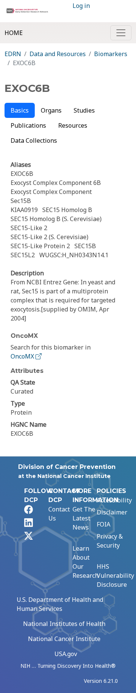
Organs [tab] (51, 110)
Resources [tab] (72, 125)
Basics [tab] (20, 110)
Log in (81, 6)
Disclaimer (112, 512)
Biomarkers (110, 54)
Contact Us (59, 513)
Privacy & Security (110, 541)
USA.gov (65, 654)
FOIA (103, 524)
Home (14, 33)
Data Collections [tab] (34, 140)
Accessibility (114, 500)
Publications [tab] (28, 125)
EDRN (13, 54)
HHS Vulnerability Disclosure (115, 575)
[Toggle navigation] (120, 32)
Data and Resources (57, 54)
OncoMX (23, 356)
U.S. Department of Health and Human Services (60, 604)
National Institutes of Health (64, 624)
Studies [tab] (84, 110)
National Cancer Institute (64, 639)
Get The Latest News (84, 518)
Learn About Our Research (86, 562)
